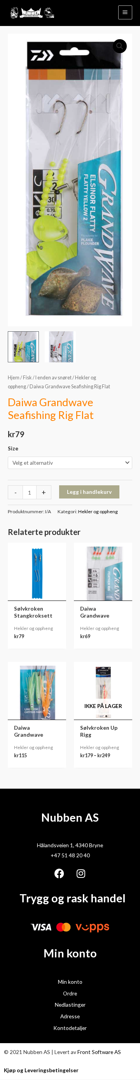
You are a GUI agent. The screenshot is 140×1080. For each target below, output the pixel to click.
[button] (120, 46)
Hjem (13, 378)
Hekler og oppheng (98, 511)
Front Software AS (99, 1052)
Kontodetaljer (70, 1028)
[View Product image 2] (60, 346)
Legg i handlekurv (89, 491)
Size (13, 448)
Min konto (70, 981)
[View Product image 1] (23, 346)
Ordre (70, 993)
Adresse (70, 1016)
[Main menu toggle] (125, 12)
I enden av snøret (53, 378)
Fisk (27, 378)
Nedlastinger (70, 1004)
